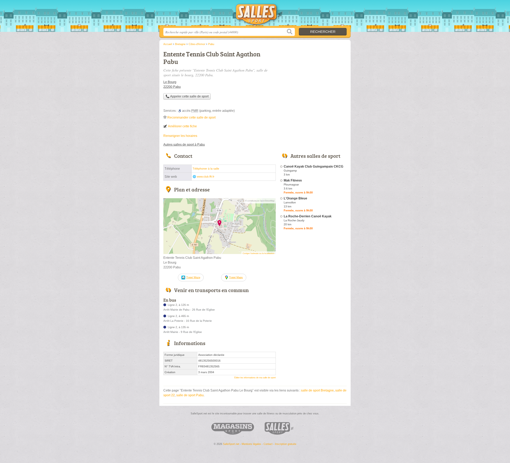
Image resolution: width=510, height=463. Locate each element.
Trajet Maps (236, 277)
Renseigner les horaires (180, 135)
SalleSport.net (255, 14)
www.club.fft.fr (205, 176)
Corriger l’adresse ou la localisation (259, 253)
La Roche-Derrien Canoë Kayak (308, 216)
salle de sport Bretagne (317, 390)
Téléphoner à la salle (206, 168)
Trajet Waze (193, 277)
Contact (268, 443)
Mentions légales (251, 443)
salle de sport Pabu (190, 395)
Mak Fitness (293, 180)
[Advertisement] (313, 77)
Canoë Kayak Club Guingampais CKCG (313, 166)
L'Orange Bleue (295, 198)
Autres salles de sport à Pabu (184, 144)
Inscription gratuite (285, 443)
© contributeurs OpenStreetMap (260, 201)
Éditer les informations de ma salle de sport (255, 377)
